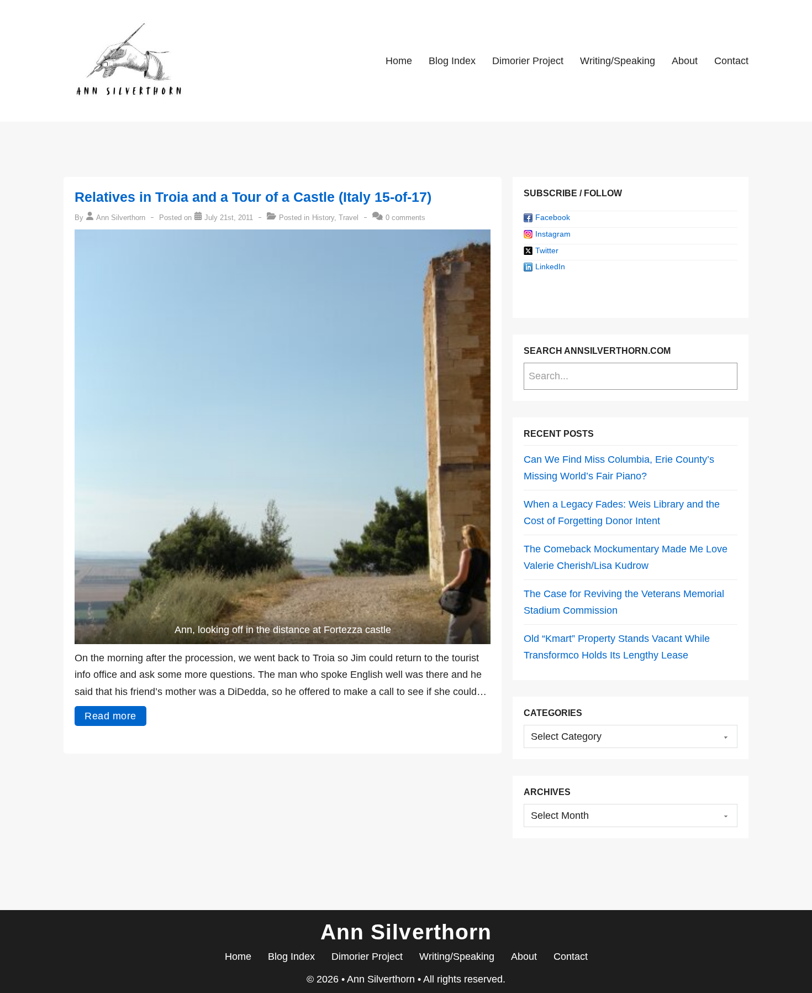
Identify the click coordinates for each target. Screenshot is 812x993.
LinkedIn (550, 266)
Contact (731, 60)
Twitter (546, 250)
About (685, 60)
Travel (348, 217)
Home (399, 60)
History (323, 217)
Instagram (553, 233)
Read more (110, 716)
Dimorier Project (527, 60)
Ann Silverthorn (382, 979)
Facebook (552, 217)
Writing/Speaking (617, 60)
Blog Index (452, 60)
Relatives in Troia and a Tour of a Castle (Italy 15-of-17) (253, 197)
